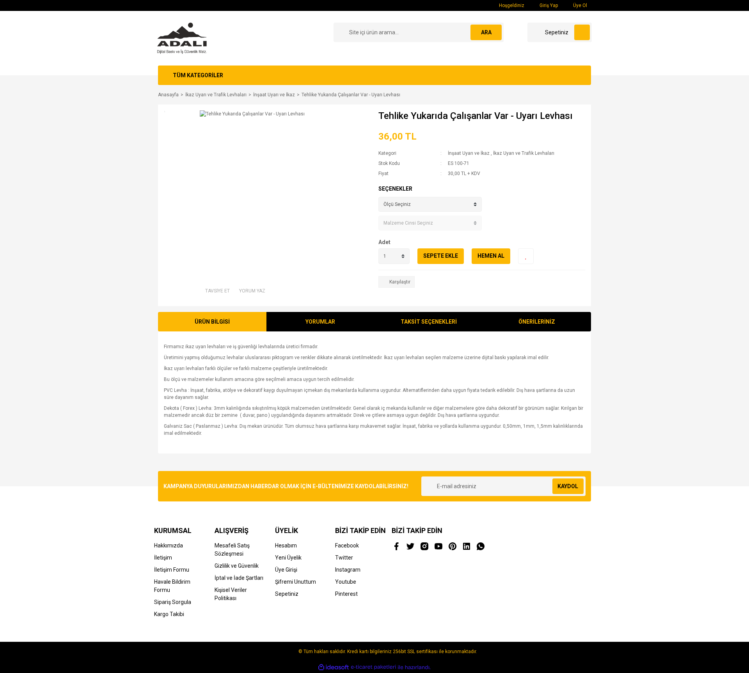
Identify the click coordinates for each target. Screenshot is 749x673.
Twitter (344, 557)
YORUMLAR (320, 322)
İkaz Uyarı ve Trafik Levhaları (523, 153)
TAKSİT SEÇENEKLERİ (429, 322)
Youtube (345, 582)
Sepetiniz (286, 594)
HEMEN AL (490, 256)
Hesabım (286, 545)
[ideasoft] (333, 667)
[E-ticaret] (373, 667)
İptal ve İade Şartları (239, 578)
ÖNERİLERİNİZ (536, 322)
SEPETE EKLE (440, 256)
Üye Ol (579, 5)
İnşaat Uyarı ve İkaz (469, 153)
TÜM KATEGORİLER (198, 75)
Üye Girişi (286, 570)
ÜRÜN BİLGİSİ (212, 322)
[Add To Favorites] (526, 256)
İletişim (163, 557)
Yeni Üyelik (288, 557)
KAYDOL (567, 486)
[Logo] (182, 38)
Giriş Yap (548, 5)
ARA (486, 32)
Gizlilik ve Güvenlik (237, 566)
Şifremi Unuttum (295, 582)
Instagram (347, 570)
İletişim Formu (171, 570)
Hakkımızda (168, 545)
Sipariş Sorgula (172, 602)
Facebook (347, 545)
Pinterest (346, 594)
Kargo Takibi (169, 614)
